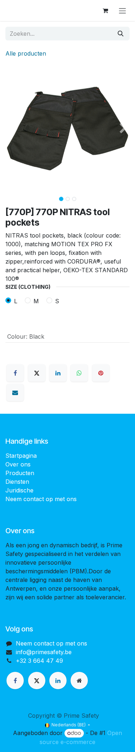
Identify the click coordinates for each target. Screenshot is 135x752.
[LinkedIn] (58, 373)
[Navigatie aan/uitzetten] (122, 10)
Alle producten (25, 53)
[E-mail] (15, 392)
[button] (11, 128)
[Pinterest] (100, 373)
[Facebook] (15, 373)
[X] (36, 373)
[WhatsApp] (79, 373)
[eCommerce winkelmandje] (105, 10)
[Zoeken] (121, 33)
